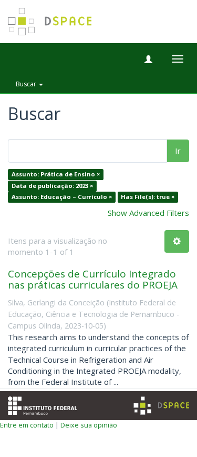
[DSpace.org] (161, 405)
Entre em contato (27, 425)
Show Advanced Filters (148, 212)
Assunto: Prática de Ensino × (56, 174)
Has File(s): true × (147, 197)
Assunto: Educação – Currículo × (62, 197)
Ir (178, 150)
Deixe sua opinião (88, 425)
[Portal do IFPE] (42, 404)
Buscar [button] (27, 84)
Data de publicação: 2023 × (52, 186)
